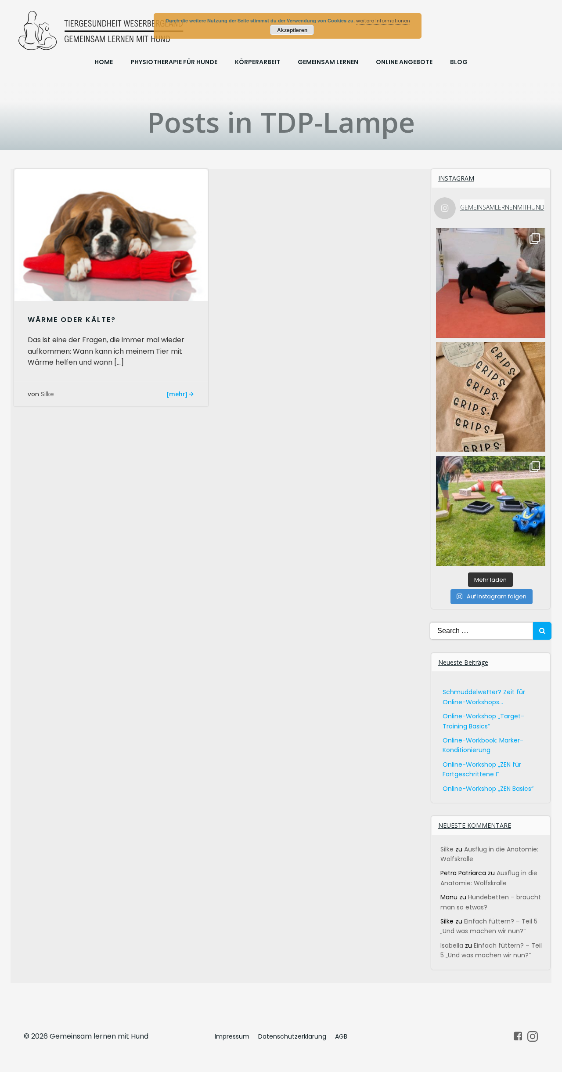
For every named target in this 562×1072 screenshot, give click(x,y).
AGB (341, 1036)
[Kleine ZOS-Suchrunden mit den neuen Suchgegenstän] (491, 511)
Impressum (232, 1036)
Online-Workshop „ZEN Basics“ (488, 788)
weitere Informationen (383, 20)
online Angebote (404, 62)
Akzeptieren (292, 30)
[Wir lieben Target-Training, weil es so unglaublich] (491, 283)
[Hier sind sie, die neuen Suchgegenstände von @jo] (491, 397)
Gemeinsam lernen (328, 62)
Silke (47, 394)
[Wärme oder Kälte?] (111, 235)
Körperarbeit (257, 62)
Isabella (451, 945)
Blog (459, 62)
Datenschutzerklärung (292, 1036)
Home (103, 62)
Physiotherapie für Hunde (173, 62)
